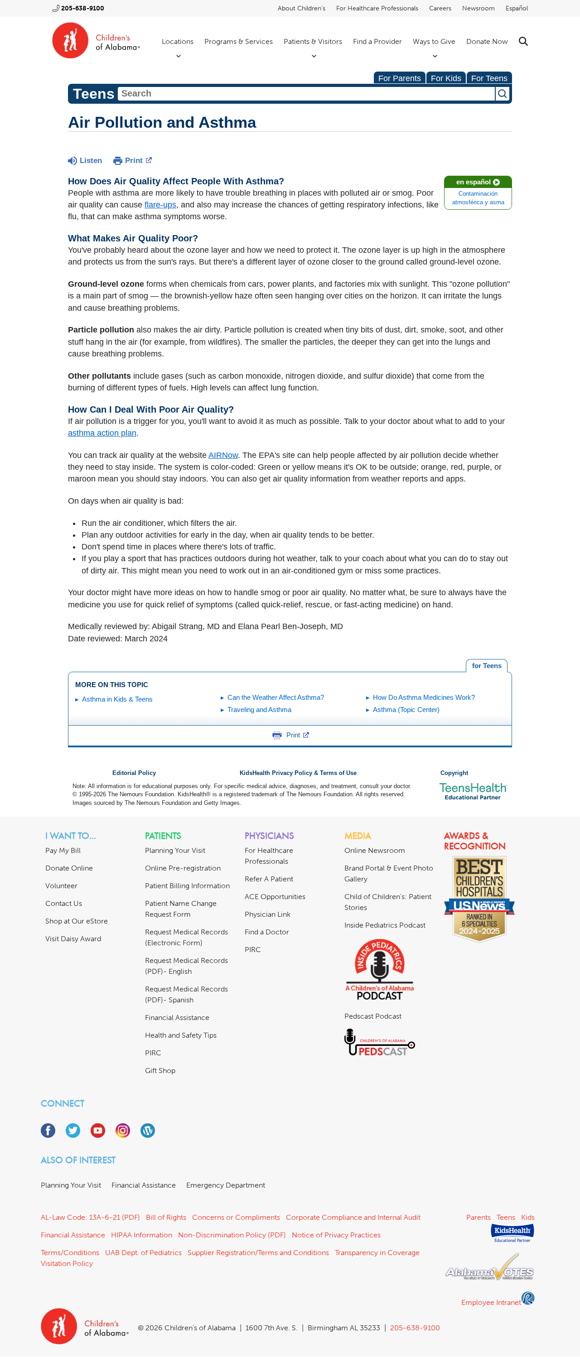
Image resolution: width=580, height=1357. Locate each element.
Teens (506, 1217)
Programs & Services (238, 41)
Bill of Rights (166, 1217)
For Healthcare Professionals (377, 8)
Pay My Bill (63, 850)
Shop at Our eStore (76, 921)
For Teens (489, 78)
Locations (177, 41)
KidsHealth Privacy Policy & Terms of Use (298, 773)
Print (134, 160)
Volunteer (61, 885)
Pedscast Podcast (372, 1016)
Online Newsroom (374, 850)
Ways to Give (434, 41)
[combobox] (306, 94)
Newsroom (478, 8)
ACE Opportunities (275, 896)
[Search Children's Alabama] (523, 41)
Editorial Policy (134, 773)
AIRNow (223, 455)
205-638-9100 (82, 8)
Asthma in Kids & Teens (117, 699)
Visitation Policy (67, 1263)
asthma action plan (102, 433)
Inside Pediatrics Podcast (384, 925)
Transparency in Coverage (377, 1252)
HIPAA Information (141, 1235)
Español (517, 8)
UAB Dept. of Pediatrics (143, 1252)
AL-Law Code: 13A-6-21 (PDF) (90, 1217)
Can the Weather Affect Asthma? (275, 697)
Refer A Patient (269, 879)
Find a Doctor (267, 932)
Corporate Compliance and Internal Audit (353, 1217)
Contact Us (63, 903)
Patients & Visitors (313, 41)
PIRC (153, 1053)
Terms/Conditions (70, 1252)
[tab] (487, 666)
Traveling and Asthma (259, 709)
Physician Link (267, 914)
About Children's (301, 8)
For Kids (446, 78)
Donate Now (487, 41)
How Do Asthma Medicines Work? (424, 697)
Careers (440, 8)
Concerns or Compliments (236, 1217)
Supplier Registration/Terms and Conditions (258, 1252)
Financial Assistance (177, 1017)
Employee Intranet (491, 1302)
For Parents (399, 78)
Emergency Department (225, 1185)
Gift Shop (160, 1070)
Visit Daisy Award (73, 938)
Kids (528, 1217)
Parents (478, 1217)
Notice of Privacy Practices (336, 1235)
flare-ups (160, 204)
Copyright (454, 773)
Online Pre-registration (183, 868)
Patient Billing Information (187, 885)
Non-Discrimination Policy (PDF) (232, 1235)
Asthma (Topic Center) (406, 709)
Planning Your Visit (175, 850)
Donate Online (69, 868)
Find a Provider (377, 41)
